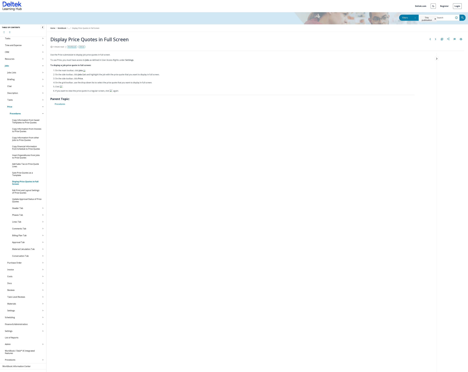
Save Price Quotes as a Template (22, 174)
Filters (405, 17)
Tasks (7, 38)
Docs (9, 283)
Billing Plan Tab (19, 235)
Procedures (15, 113)
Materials (11, 304)
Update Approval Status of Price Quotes (26, 200)
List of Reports (11, 337)
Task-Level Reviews (16, 297)
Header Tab (17, 208)
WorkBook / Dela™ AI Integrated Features (20, 352)
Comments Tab (19, 228)
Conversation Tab (20, 256)
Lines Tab (16, 222)
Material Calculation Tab (23, 249)
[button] (433, 6)
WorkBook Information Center (16, 366)
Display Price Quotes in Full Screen (25, 182)
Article (81, 47)
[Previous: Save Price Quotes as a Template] (430, 39)
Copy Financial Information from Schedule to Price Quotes (26, 147)
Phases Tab (17, 215)
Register (444, 6)
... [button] (69, 28)
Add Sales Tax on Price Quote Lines (25, 165)
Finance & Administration (16, 324)
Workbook (72, 47)
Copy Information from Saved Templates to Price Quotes (25, 121)
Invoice (10, 269)
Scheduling (10, 317)
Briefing (11, 79)
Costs (9, 276)
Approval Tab (18, 242)
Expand (4, 32)
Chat (9, 86)
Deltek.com (420, 6)
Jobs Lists (11, 72)
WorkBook (62, 28)
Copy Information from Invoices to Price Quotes (26, 130)
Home (52, 28)
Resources (9, 59)
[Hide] (42, 27)
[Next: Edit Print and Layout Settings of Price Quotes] (436, 39)
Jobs (7, 65)
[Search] (462, 18)
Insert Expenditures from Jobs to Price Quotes (26, 156)
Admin (8, 344)
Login (457, 6)
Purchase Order (14, 263)
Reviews (11, 290)
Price (9, 106)
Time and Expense (13, 45)
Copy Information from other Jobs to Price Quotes (25, 138)
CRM (7, 52)
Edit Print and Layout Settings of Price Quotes (25, 191)
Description (12, 93)
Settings (11, 310)
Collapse (10, 32)
